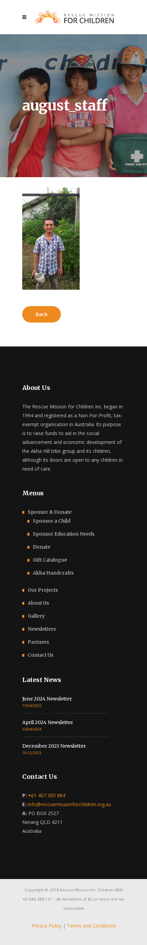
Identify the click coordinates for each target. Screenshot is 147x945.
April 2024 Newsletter (47, 722)
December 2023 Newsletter (54, 746)
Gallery (36, 616)
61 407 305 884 (46, 795)
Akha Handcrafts (53, 573)
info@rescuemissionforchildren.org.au (69, 804)
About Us (38, 603)
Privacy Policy (46, 925)
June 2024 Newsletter (47, 699)
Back (42, 314)
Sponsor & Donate (49, 512)
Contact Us (40, 655)
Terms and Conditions (91, 925)
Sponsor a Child (51, 521)
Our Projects (43, 590)
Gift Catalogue (50, 560)
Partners (38, 642)
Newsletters (42, 629)
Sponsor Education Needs (63, 534)
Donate (41, 547)
